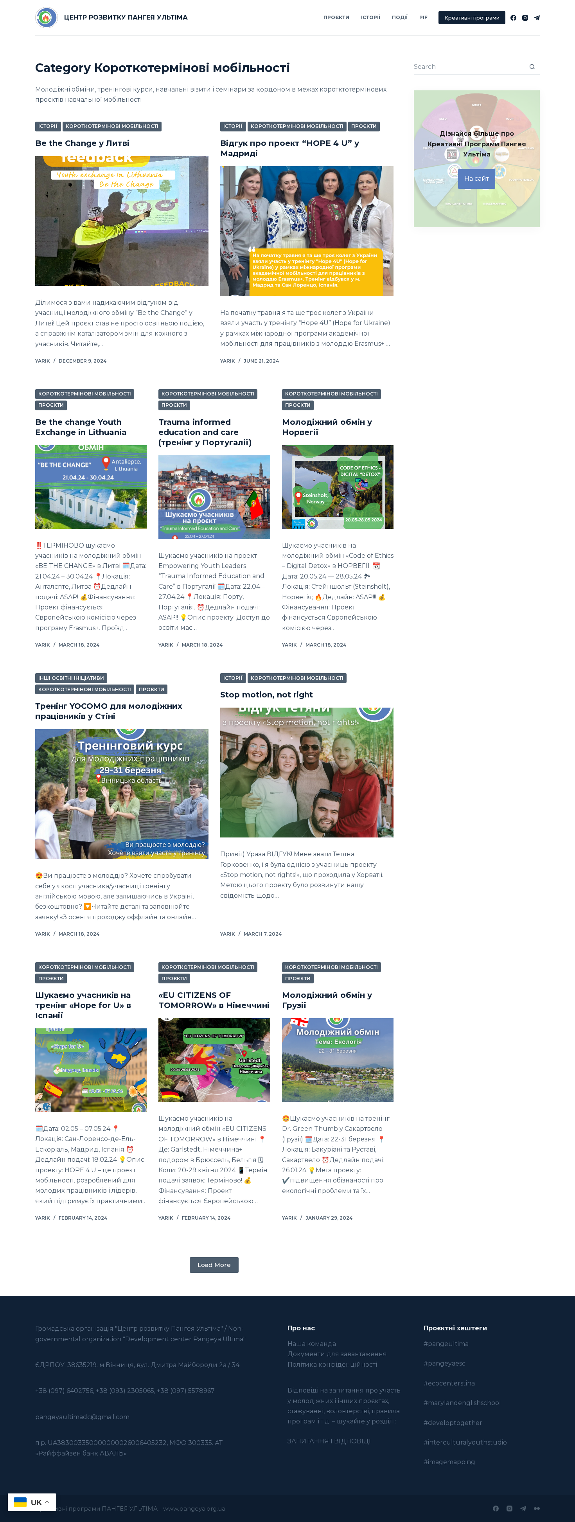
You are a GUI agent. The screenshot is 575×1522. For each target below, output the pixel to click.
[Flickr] (537, 1508)
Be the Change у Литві (82, 143)
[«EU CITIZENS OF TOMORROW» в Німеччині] (214, 1060)
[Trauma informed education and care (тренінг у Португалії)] (214, 497)
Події (400, 17)
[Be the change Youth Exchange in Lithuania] (91, 487)
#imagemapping (449, 1462)
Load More (214, 1265)
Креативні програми (472, 17)
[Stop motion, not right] (307, 772)
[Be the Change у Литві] (121, 221)
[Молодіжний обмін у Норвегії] (338, 487)
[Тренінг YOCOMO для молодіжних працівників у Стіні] (121, 794)
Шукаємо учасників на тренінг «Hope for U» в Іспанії (83, 1005)
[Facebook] (513, 18)
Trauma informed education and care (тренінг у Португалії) (205, 432)
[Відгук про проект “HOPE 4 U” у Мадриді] (307, 231)
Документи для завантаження (337, 1354)
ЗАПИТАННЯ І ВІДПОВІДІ (329, 1441)
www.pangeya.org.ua (194, 1508)
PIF (423, 17)
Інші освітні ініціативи (71, 678)
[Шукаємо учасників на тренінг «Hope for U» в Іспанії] (91, 1070)
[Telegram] (537, 18)
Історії (370, 17)
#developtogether (453, 1423)
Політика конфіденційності (332, 1364)
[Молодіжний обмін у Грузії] (338, 1060)
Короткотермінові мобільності (112, 126)
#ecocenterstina (449, 1383)
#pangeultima (446, 1344)
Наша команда (312, 1344)
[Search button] (532, 66)
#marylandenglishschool (462, 1403)
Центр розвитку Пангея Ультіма (126, 17)
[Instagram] (525, 18)
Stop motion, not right (266, 694)
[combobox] (469, 67)
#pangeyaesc (444, 1363)
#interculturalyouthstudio (465, 1442)
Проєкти (336, 17)
